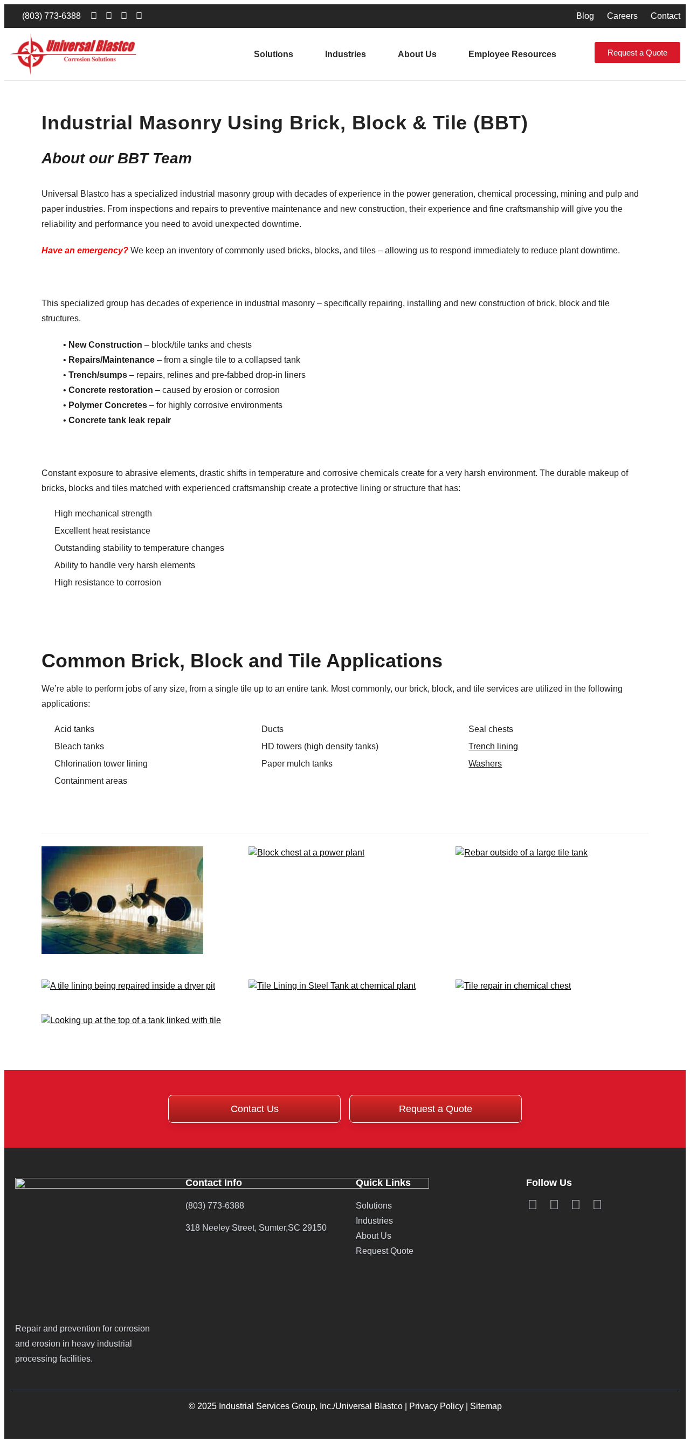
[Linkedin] (93, 16)
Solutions (273, 54)
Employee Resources (512, 54)
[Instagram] (139, 16)
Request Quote (384, 1250)
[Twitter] (124, 16)
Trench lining (493, 746)
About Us (417, 54)
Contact (665, 15)
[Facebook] (109, 16)
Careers (622, 15)
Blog (585, 15)
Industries (345, 54)
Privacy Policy (436, 1406)
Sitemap (486, 1406)
